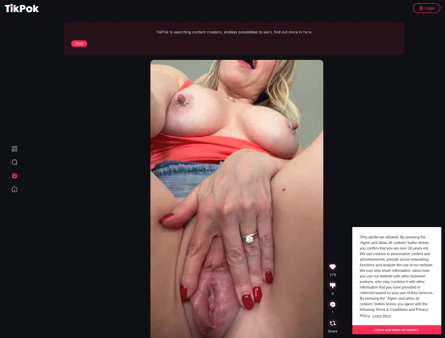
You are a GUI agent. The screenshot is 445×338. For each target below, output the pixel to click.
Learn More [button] (381, 316)
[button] (11, 162)
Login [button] (429, 8)
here (307, 32)
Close (79, 43)
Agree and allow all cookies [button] (397, 330)
